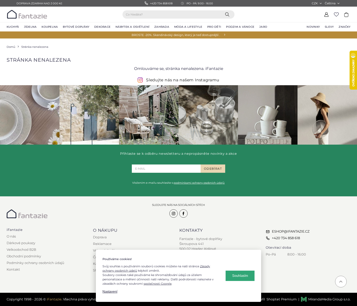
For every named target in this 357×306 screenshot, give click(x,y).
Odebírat (213, 168)
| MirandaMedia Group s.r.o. (324, 299)
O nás (11, 236)
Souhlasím (240, 275)
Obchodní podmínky (24, 256)
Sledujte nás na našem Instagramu (182, 79)
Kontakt (13, 269)
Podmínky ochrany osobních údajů (35, 263)
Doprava (100, 237)
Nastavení (109, 291)
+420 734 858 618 (286, 238)
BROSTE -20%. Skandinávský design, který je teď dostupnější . (176, 35)
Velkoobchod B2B (21, 250)
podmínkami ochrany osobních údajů (199, 182)
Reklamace (102, 244)
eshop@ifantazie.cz (290, 231)
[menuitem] (13, 26)
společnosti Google (157, 284)
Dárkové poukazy (21, 243)
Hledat (228, 14)
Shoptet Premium (282, 299)
